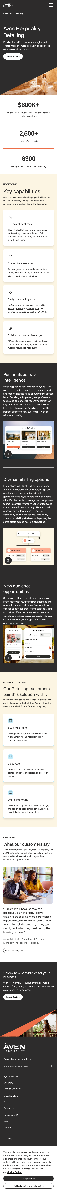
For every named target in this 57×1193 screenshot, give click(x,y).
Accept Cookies (28, 1178)
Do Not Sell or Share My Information (28, 1186)
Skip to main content (10, 1)
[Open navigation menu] (50, 5)
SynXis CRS (40, 311)
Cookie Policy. (14, 1172)
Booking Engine (30, 486)
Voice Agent (33, 308)
